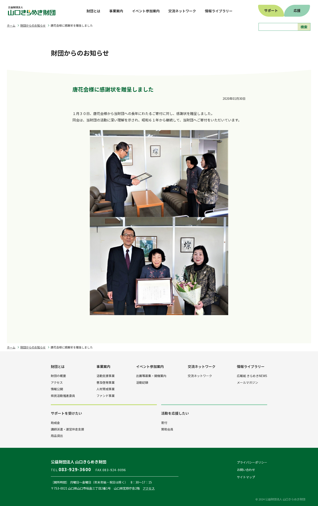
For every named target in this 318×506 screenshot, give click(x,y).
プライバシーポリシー (252, 462)
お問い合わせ (246, 469)
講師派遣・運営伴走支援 (67, 429)
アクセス (57, 382)
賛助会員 (167, 429)
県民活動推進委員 (63, 395)
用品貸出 (57, 435)
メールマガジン (247, 382)
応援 (297, 10)
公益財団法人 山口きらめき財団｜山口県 (32, 11)
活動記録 (142, 382)
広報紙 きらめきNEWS (252, 376)
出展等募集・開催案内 (151, 376)
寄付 (164, 423)
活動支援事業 (105, 376)
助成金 (55, 423)
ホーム (11, 25)
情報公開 (57, 389)
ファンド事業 (105, 395)
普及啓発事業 (105, 382)
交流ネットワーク (200, 376)
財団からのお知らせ (33, 25)
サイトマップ (246, 477)
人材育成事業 (105, 389)
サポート (271, 10)
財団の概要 (58, 376)
